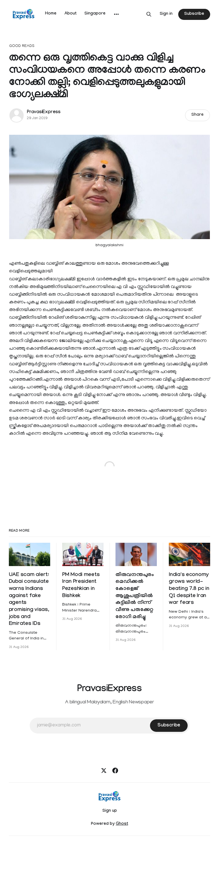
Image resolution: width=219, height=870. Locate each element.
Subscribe (194, 14)
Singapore (95, 13)
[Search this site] (148, 14)
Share (197, 115)
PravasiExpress (43, 112)
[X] (104, 770)
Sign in (166, 14)
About (70, 13)
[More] (116, 14)
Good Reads (22, 46)
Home (50, 13)
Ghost (122, 824)
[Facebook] (115, 770)
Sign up (109, 811)
